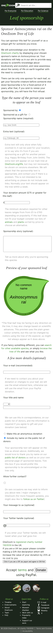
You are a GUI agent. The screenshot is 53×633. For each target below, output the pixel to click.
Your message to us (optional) (18, 505)
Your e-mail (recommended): (18, 365)
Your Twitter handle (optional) (18, 518)
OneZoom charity (10, 53)
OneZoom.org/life (14, 164)
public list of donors (15, 457)
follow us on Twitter (33, 499)
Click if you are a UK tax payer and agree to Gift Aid (24, 562)
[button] (10, 11)
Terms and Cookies (44, 628)
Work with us (27, 613)
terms (22, 570)
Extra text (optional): (14, 131)
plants (21, 222)
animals (9, 222)
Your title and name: (13, 397)
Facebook (44, 605)
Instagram (44, 608)
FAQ (6, 615)
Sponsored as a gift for (15, 114)
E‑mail (43, 602)
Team (7, 613)
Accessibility (27, 631)
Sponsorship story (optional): (18, 231)
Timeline (8, 602)
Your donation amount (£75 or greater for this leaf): (24, 194)
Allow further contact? (14, 476)
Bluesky (43, 610)
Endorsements (10, 605)
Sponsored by (10, 110)
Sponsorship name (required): (18, 118)
